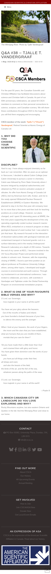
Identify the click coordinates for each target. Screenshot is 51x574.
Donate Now (25, 511)
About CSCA (25, 472)
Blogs (5, 62)
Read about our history (34, 539)
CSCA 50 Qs (11, 62)
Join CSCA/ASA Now (25, 507)
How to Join (25, 504)
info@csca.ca (27, 440)
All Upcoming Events (25, 479)
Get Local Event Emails (25, 515)
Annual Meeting (25, 483)
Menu (9, 7)
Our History (25, 476)
